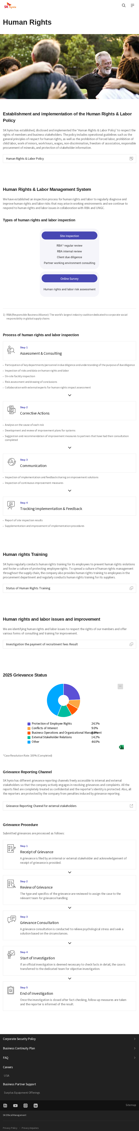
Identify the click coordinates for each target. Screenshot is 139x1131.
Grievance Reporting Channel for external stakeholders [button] (41, 806)
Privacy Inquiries (30, 1128)
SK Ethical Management (14, 1115)
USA (6, 1075)
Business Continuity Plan (19, 1048)
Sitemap (131, 1105)
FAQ (5, 1058)
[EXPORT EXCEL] (121, 747)
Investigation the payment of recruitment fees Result (42, 644)
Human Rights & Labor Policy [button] (25, 159)
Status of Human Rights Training (28, 588)
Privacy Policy (10, 1128)
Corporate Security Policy (19, 1039)
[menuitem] (120, 686)
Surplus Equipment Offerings (22, 1092)
